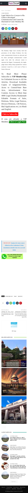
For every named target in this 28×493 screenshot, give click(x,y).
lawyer (15, 296)
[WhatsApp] (6, 28)
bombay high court (9, 296)
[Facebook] (2, 28)
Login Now (14, 488)
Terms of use (16, 487)
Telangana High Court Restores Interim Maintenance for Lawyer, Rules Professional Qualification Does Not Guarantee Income (14, 364)
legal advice (20, 296)
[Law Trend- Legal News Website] (14, 3)
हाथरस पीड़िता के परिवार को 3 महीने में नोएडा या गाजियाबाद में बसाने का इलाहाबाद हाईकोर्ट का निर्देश (18, 439)
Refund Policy (22, 487)
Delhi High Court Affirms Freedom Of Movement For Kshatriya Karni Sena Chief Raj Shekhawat (18, 448)
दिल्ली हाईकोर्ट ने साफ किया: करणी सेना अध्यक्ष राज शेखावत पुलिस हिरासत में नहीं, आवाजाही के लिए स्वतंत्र (18, 457)
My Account (19, 488)
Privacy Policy (9, 487)
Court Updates (8, 10)
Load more (13, 481)
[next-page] (5, 427)
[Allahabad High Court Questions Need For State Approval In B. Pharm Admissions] (14, 410)
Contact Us (8, 488)
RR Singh (5, 24)
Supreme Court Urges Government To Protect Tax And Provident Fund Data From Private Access (14, 392)
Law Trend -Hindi (13, 436)
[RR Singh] (14, 325)
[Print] (12, 28)
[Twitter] (9, 28)
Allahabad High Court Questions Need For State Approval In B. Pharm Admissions (14, 421)
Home (2, 10)
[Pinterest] (16, 28)
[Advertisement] (14, 182)
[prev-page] (2, 427)
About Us (3, 487)
